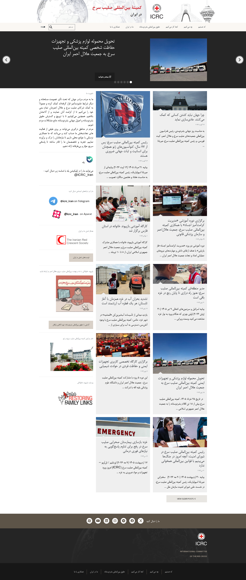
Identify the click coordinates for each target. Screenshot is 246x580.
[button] (130, 83)
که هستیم (202, 27)
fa (42, 27)
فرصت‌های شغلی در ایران (81, 257)
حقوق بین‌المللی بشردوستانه (149, 27)
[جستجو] (51, 27)
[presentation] (239, 59)
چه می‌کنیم (188, 27)
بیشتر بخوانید (103, 76)
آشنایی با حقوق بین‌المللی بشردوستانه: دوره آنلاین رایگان (71, 325)
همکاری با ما (115, 27)
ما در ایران (129, 27)
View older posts (185, 498)
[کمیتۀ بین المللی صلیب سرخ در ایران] (123, 11)
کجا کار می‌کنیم (172, 27)
